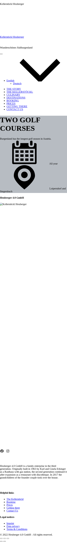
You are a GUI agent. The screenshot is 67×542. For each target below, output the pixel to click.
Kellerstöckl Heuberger (12, 37)
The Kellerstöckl (20, 91)
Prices (11, 103)
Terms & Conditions (17, 529)
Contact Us (15, 109)
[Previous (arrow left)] (1, 541)
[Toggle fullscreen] (4, 538)
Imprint (10, 523)
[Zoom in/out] (8, 538)
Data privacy (13, 526)
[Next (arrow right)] (4, 541)
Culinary (13, 94)
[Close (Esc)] (1, 538)
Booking (13, 100)
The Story (14, 89)
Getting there (17, 106)
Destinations (16, 97)
